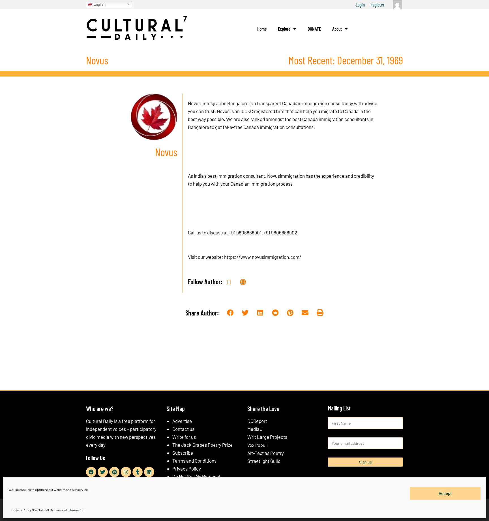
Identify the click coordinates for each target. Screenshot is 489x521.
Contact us (183, 429)
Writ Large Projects (267, 437)
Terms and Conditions (194, 460)
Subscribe (182, 453)
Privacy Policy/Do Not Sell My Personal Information (47, 510)
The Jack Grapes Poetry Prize (202, 445)
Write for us (184, 437)
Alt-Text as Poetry (265, 453)
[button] (230, 313)
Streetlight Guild (263, 461)
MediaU (255, 429)
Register (377, 4)
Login (360, 4)
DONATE (314, 28)
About (337, 28)
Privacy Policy (186, 468)
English (99, 4)
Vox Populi (257, 445)
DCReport (257, 421)
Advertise (182, 421)
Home (262, 28)
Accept (445, 493)
